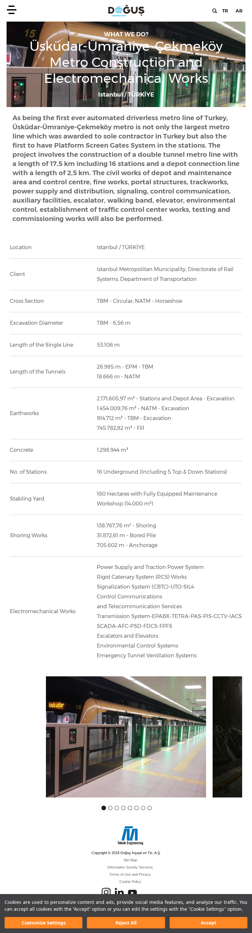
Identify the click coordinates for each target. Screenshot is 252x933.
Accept (208, 923)
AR (239, 11)
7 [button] (143, 808)
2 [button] (110, 808)
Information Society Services (130, 867)
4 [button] (123, 808)
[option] (126, 737)
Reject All (126, 923)
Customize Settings (44, 923)
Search (214, 11)
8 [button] (149, 808)
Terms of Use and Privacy (130, 874)
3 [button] (117, 808)
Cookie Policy (130, 882)
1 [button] (103, 808)
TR (225, 11)
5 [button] (130, 808)
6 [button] (136, 808)
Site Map (130, 860)
